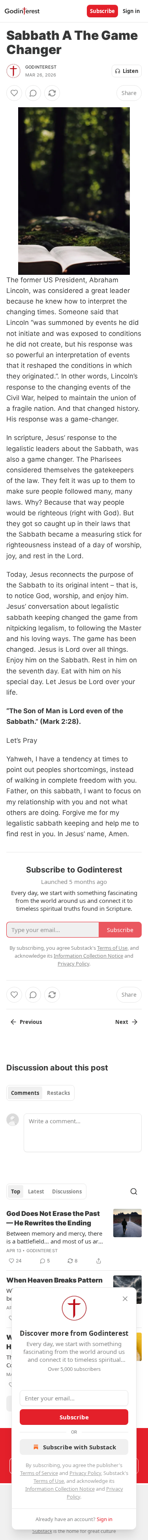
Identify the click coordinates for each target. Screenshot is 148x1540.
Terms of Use (49, 1480)
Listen (131, 71)
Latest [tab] (36, 1191)
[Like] (14, 93)
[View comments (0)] (33, 93)
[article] (74, 1237)
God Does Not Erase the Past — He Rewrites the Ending (53, 1218)
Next (121, 1021)
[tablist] (40, 1093)
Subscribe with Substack (79, 1447)
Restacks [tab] (58, 1092)
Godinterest (40, 67)
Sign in (131, 11)
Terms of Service (39, 1473)
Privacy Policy (85, 1473)
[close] (125, 1298)
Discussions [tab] (67, 1191)
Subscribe (102, 11)
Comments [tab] (25, 1092)
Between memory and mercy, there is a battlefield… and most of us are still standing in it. (54, 1237)
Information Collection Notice (60, 1488)
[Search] (134, 1191)
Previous (31, 1021)
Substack (42, 1531)
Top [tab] (15, 1191)
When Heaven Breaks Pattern (54, 1280)
